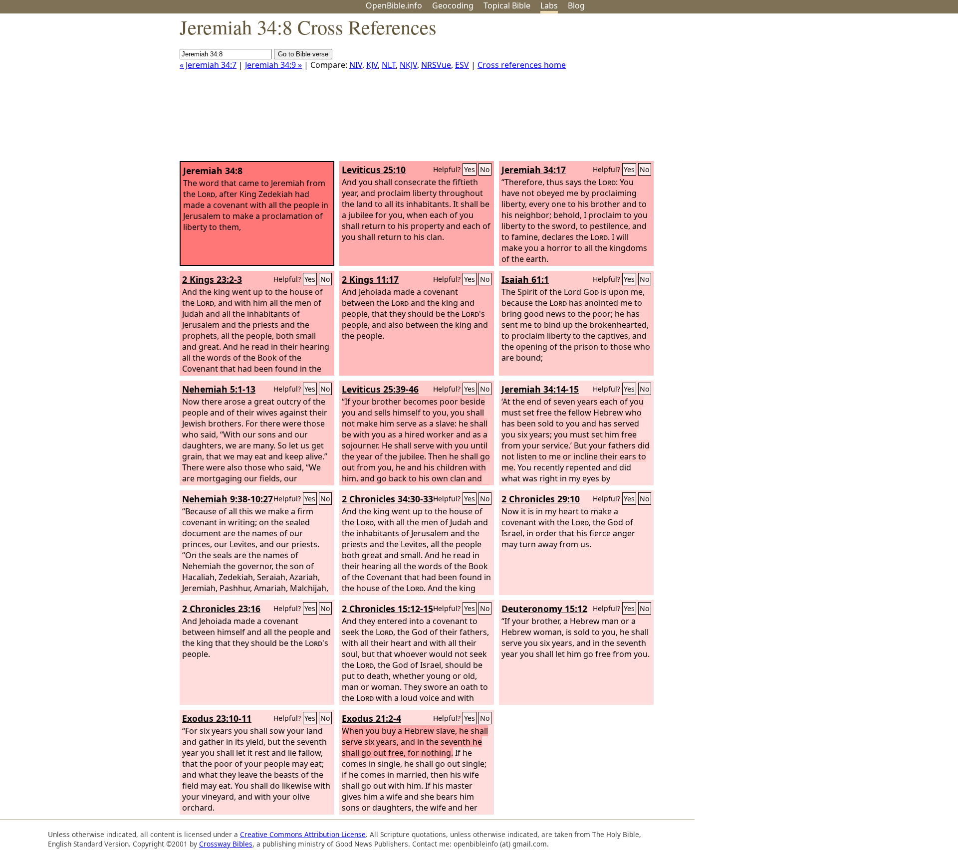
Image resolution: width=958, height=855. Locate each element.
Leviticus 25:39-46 (380, 389)
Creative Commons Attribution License (303, 834)
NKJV (408, 64)
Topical (506, 5)
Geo (453, 5)
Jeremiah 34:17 (533, 170)
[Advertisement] (857, 91)
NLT (389, 64)
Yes (469, 169)
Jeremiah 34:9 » (273, 64)
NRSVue (436, 64)
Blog (576, 5)
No (485, 169)
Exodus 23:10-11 (216, 718)
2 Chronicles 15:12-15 (387, 609)
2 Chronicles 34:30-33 (387, 499)
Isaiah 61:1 (525, 279)
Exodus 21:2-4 (371, 718)
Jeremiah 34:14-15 (540, 389)
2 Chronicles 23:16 (221, 609)
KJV (372, 64)
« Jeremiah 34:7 (208, 64)
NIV (355, 64)
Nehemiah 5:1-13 (218, 389)
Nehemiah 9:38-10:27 (227, 499)
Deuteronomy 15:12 (544, 609)
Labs (549, 5)
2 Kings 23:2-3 (212, 279)
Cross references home (522, 64)
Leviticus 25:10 (374, 170)
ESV (462, 64)
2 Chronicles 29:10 (540, 499)
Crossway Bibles (225, 844)
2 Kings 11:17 (370, 279)
